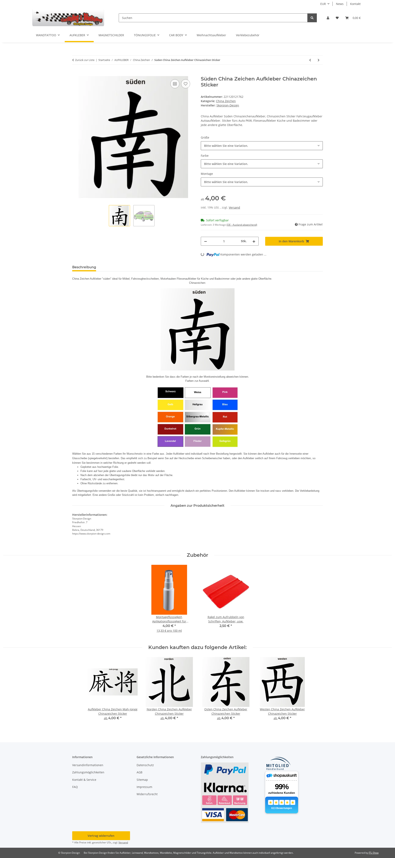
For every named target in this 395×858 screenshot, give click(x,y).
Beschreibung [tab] (84, 267)
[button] (327, 18)
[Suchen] (312, 17)
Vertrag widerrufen (101, 836)
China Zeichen (226, 101)
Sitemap (142, 780)
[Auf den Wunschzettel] (185, 83)
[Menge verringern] (205, 241)
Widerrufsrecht (147, 794)
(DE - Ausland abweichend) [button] (242, 224)
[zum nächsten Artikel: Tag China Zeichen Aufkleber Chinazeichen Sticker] (318, 60)
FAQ (75, 787)
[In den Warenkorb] (75, 73)
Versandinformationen (87, 765)
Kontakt (355, 4)
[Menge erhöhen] (253, 241)
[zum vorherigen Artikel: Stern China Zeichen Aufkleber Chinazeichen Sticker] (310, 60)
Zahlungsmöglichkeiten (88, 772)
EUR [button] (323, 4)
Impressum (144, 787)
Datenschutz (145, 765)
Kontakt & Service (84, 780)
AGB (139, 772)
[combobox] (262, 145)
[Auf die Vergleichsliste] (174, 83)
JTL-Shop (374, 852)
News (340, 4)
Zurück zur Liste (84, 60)
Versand (234, 207)
